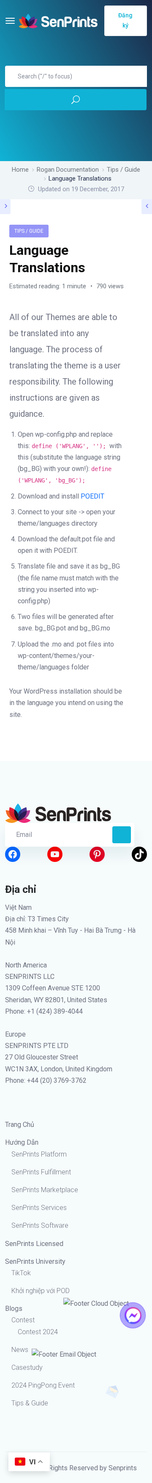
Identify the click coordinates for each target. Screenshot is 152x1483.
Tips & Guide (29, 1403)
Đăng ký (125, 20)
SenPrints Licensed (34, 1244)
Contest (23, 1320)
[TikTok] (139, 854)
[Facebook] (12, 854)
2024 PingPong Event (43, 1385)
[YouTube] (54, 854)
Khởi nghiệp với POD (40, 1291)
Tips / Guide (28, 231)
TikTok (21, 1273)
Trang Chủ (19, 1125)
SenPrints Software (39, 1225)
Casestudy (27, 1367)
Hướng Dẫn (21, 1142)
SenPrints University (35, 1261)
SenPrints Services (39, 1208)
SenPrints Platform (39, 1154)
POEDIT (92, 496)
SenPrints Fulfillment (41, 1172)
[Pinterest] (97, 854)
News (19, 1350)
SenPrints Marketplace (44, 1190)
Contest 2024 (38, 1332)
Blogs (13, 1309)
